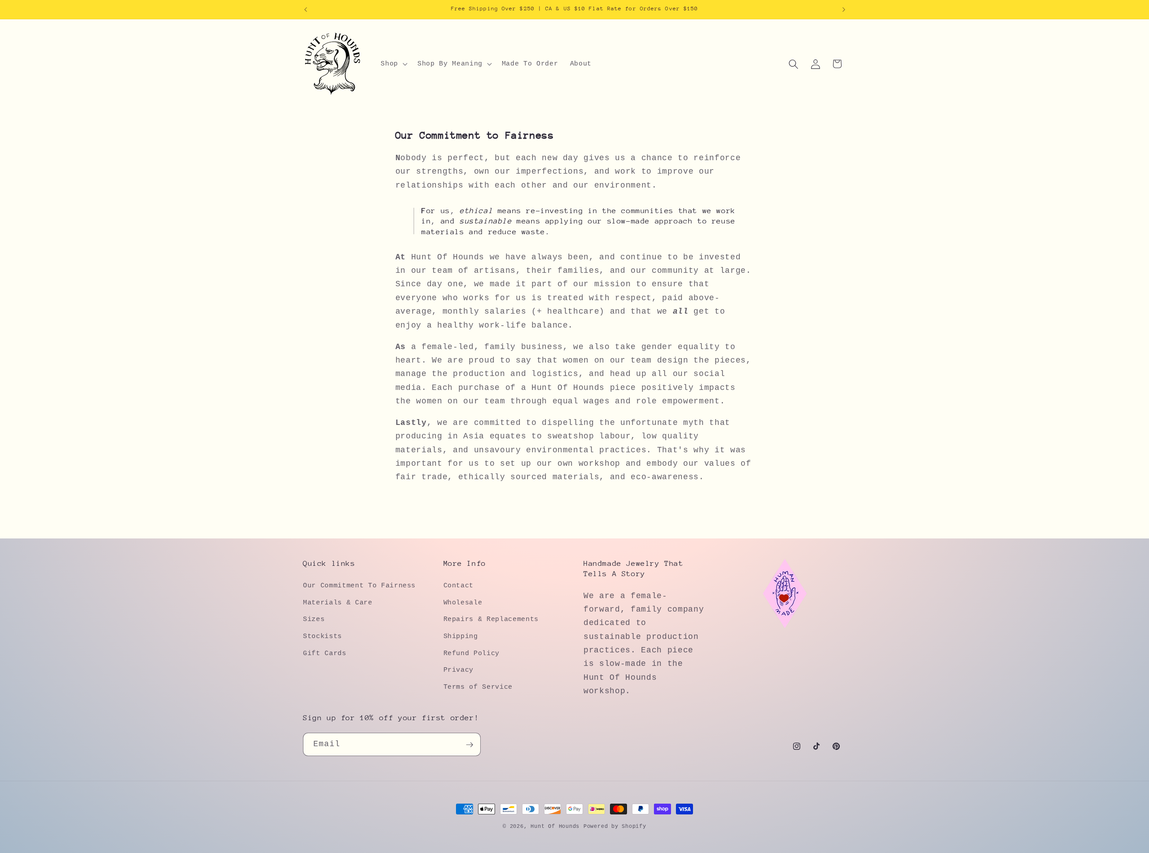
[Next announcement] (844, 9)
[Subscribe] (469, 745)
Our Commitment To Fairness (359, 586)
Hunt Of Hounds (555, 826)
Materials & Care (338, 603)
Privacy (458, 670)
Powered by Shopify (614, 826)
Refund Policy (471, 653)
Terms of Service (478, 687)
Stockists (322, 636)
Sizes (314, 619)
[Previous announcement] (306, 9)
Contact (458, 586)
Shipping (460, 636)
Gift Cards (324, 653)
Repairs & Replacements (491, 619)
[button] (393, 64)
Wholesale (462, 603)
